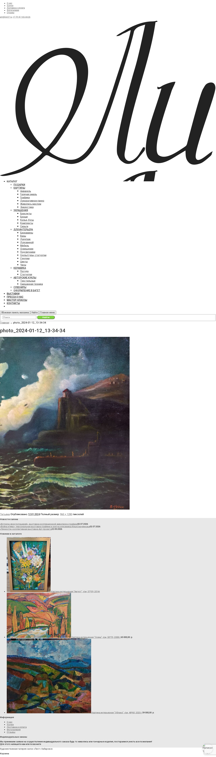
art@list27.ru (6, 17)
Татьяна (5, 514)
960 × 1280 (66, 514)
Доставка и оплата (16, 8)
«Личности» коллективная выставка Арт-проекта (26, 529)
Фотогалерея (13, 10)
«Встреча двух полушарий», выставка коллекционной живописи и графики (38, 524)
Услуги (10, 5)
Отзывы (10, 12)
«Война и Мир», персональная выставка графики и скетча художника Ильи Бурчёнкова (45, 526)
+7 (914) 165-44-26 (21, 17)
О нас (9, 3)
